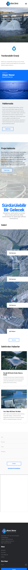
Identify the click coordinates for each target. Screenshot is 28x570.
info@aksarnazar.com (9, 541)
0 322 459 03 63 (9, 539)
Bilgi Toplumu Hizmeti (6, 543)
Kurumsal (3, 552)
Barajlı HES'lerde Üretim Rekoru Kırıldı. (13, 374)
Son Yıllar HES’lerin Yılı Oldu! (12, 411)
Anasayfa (3, 550)
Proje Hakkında (4, 555)
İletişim (2, 557)
